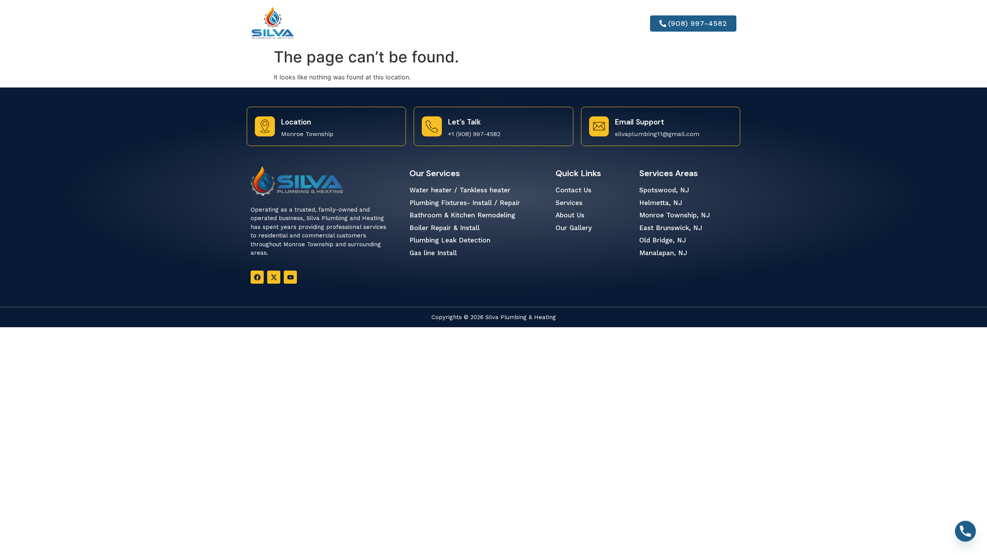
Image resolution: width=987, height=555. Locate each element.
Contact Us (586, 23)
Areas (474, 23)
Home (344, 23)
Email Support (639, 122)
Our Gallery (525, 23)
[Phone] (965, 535)
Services (431, 23)
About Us (383, 23)
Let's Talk (464, 122)
